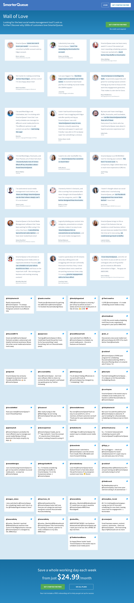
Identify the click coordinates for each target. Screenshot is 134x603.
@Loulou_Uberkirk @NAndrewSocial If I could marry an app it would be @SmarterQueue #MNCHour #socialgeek (83, 504)
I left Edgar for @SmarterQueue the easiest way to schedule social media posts (83, 432)
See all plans (81, 587)
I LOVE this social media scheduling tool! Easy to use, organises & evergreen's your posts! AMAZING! (114, 320)
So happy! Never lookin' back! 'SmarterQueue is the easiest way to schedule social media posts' (82, 541)
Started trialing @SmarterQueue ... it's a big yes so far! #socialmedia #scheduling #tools (114, 376)
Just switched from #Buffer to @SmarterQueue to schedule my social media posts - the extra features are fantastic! (81, 339)
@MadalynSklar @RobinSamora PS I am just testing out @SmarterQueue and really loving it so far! (115, 467)
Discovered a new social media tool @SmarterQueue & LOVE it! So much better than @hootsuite (114, 338)
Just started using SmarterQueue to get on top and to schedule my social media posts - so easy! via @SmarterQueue (19, 468)
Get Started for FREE (120, 5)
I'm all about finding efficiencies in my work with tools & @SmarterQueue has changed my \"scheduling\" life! (82, 377)
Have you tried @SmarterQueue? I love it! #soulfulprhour (18, 410)
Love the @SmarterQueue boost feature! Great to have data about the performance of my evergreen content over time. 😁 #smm (82, 468)
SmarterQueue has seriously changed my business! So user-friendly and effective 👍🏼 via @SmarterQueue (17, 377)
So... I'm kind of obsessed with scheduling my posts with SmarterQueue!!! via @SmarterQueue (115, 432)
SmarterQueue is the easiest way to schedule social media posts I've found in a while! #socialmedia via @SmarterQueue (114, 394)
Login (105, 5)
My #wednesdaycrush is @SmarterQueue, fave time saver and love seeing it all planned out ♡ (114, 485)
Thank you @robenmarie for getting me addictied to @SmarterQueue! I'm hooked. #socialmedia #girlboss (51, 302)
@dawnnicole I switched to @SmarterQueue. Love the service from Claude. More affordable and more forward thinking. (82, 450)
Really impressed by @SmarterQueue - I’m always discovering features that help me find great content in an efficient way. (18, 304)
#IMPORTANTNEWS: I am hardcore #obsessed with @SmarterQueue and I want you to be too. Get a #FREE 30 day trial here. (83, 524)
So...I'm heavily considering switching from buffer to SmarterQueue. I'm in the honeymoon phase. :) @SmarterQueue (47, 469)
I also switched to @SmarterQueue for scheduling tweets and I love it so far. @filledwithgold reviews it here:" (19, 503)
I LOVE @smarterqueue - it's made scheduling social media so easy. (114, 301)
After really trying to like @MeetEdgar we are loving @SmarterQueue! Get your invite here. (49, 412)
